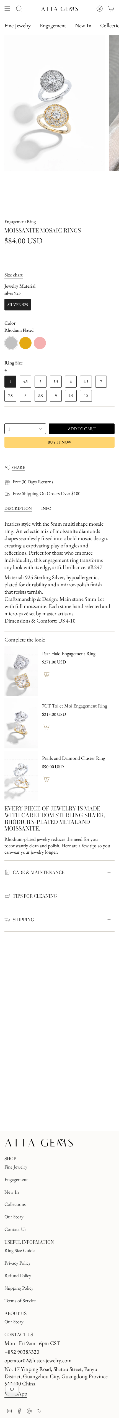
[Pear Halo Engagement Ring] (21, 671)
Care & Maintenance (38, 872)
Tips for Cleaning (35, 896)
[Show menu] (7, 8)
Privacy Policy (17, 1263)
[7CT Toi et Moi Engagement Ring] (21, 723)
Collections (15, 1204)
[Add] (46, 674)
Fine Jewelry (15, 1167)
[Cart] (111, 8)
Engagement (16, 1179)
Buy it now (59, 442)
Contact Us (15, 1229)
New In (11, 1192)
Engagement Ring (20, 221)
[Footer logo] (39, 1143)
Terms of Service (20, 1300)
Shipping (23, 919)
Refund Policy (17, 1275)
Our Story (14, 1216)
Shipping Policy (18, 1288)
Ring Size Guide (19, 1250)
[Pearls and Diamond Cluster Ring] (21, 776)
